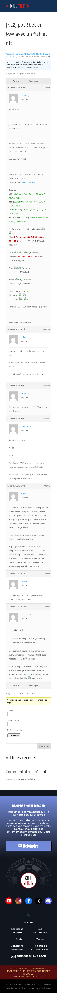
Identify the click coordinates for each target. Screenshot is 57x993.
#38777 (46, 606)
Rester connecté (17, 730)
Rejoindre (30, 846)
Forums (16, 54)
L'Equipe (40, 939)
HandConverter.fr (28, 182)
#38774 (46, 418)
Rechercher (44, 746)
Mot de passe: (13, 720)
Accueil (9, 54)
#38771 (46, 87)
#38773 (46, 385)
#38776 (46, 573)
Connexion (14, 735)
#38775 (46, 486)
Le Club (17, 939)
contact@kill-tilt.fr (31, 956)
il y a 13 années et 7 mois (27, 67)
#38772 (46, 329)
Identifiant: (12, 710)
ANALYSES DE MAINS (30, 54)
